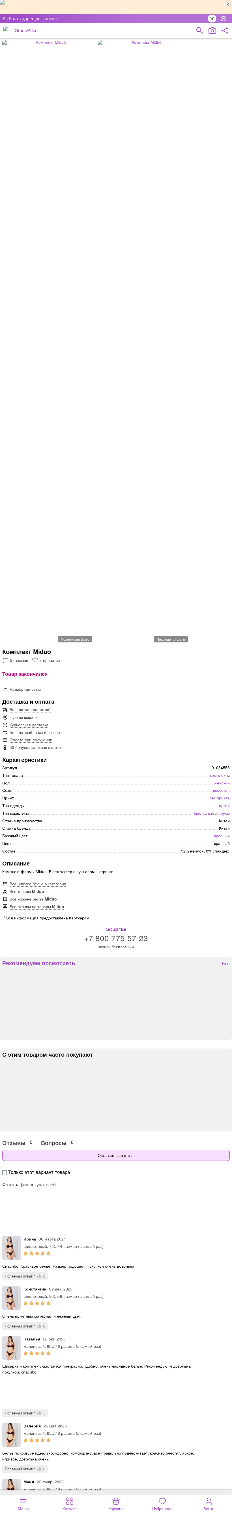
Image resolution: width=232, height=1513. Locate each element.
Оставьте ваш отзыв (116, 1155)
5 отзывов (19, 660)
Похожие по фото (75, 639)
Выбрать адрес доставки (28, 18)
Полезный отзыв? (25, 1276)
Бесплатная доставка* (30, 709)
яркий (224, 805)
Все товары (27, 891)
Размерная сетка (25, 689)
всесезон (221, 790)
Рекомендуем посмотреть (38, 963)
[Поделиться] (224, 30)
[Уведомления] (225, 18)
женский (222, 783)
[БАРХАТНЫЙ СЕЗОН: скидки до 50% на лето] (116, 7)
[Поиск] (199, 30)
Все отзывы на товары (37, 906)
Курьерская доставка (29, 724)
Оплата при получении (31, 739)
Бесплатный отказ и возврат (36, 732)
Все (226, 964)
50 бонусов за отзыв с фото (35, 747)
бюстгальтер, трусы (212, 813)
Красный (222, 835)
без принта (219, 798)
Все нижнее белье (33, 899)
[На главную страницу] (7, 30)
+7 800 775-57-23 (116, 938)
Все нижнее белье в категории (38, 883)
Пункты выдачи (24, 717)
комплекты (220, 775)
